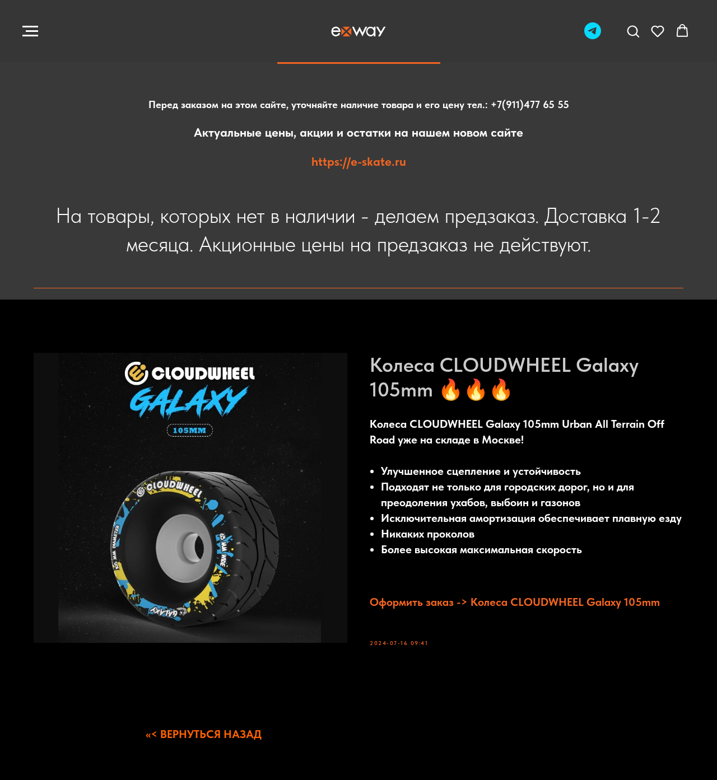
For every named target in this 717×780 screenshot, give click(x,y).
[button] (633, 31)
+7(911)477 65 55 (530, 104)
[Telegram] (592, 36)
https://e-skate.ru (358, 161)
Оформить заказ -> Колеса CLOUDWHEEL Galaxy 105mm (515, 602)
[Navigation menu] (30, 31)
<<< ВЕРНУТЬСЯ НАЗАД (204, 734)
